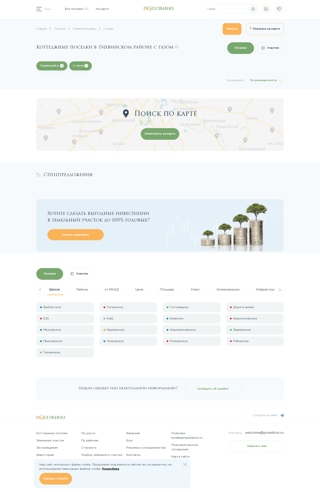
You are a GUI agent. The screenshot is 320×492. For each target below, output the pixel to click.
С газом (80, 66)
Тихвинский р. (51, 66)
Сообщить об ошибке (213, 389)
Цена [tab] (139, 289)
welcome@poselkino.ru (264, 432)
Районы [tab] (82, 289)
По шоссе (88, 433)
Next (280, 289)
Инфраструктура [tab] (269, 289)
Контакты (133, 455)
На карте (102, 9)
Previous (40, 289)
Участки (272, 48)
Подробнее (110, 469)
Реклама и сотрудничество (146, 448)
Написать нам (256, 446)
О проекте (88, 448)
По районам (89, 440)
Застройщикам (47, 448)
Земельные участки (50, 440)
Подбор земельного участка (101, 455)
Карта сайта (180, 456)
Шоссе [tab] (54, 289)
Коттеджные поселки (51, 433)
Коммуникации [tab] (228, 289)
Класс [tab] (195, 289)
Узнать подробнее (75, 235)
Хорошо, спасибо (55, 479)
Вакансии (133, 433)
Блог (129, 440)
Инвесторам (45, 455)
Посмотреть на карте (160, 134)
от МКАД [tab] (112, 289)
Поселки (240, 48)
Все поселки (77, 9)
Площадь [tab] (167, 289)
